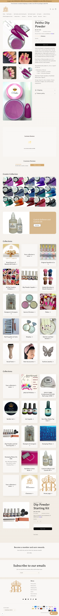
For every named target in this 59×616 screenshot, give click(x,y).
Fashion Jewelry (47, 361)
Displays (28, 337)
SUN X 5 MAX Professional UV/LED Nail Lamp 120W (48, 394)
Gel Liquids (28, 419)
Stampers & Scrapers (11, 312)
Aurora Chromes (29, 312)
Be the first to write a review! (29, 151)
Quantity (36, 38)
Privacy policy (33, 583)
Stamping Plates (47, 444)
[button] (9, 14)
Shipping (41, 31)
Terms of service (34, 589)
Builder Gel (10, 419)
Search (32, 591)
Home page (47, 493)
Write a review (37, 165)
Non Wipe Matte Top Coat (48, 420)
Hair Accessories (29, 361)
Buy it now (43, 528)
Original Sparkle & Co (48, 262)
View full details (37, 537)
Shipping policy (34, 587)
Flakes (47, 312)
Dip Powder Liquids (29, 287)
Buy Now (37, 225)
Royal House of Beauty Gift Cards (10, 263)
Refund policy (33, 585)
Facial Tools (10, 361)
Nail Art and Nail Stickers (48, 337)
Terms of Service (34, 593)
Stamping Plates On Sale (11, 457)
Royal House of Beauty (46, 612)
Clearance (29, 493)
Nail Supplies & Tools (11, 337)
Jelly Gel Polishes (28, 392)
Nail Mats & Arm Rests (29, 469)
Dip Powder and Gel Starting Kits (11, 444)
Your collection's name (29, 255)
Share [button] (37, 86)
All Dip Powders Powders (11, 288)
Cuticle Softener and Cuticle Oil (48, 469)
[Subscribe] (38, 572)
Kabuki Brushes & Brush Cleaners (48, 288)
